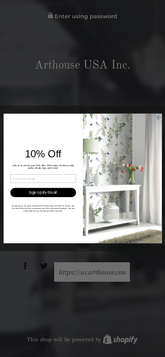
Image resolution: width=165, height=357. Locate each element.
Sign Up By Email (43, 192)
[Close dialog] (158, 117)
